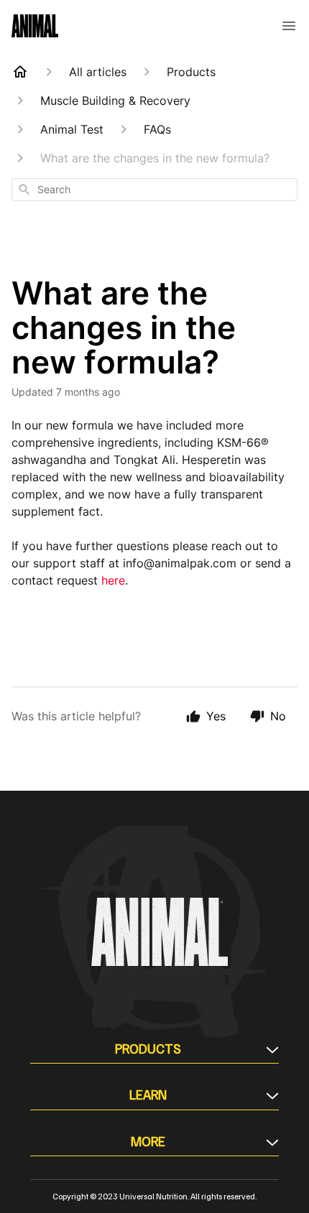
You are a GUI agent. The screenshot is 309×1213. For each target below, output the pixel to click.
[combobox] (154, 189)
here (113, 580)
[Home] (20, 71)
